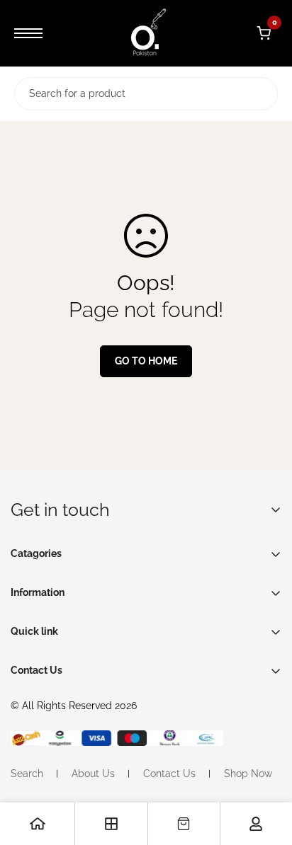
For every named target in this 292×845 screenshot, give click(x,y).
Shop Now (248, 773)
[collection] (111, 824)
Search (27, 773)
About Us (93, 773)
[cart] (183, 824)
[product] (37, 823)
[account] (256, 824)
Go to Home (146, 361)
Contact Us (169, 773)
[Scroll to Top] (266, 770)
